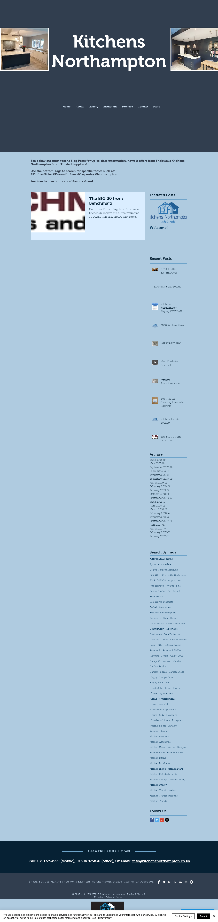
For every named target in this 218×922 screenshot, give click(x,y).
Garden (177, 661)
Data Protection (172, 634)
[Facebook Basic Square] (152, 820)
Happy (153, 677)
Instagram (177, 720)
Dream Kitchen (178, 640)
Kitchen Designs (177, 747)
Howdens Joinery (160, 720)
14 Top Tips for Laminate (164, 570)
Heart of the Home (160, 688)
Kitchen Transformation (163, 790)
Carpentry (155, 618)
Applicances (157, 586)
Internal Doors (158, 726)
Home (177, 688)
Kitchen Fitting (158, 758)
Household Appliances (163, 710)
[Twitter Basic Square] (157, 820)
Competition (157, 629)
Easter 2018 (156, 645)
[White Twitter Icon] (164, 882)
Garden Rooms (158, 672)
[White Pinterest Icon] (175, 882)
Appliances (174, 581)
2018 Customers (177, 575)
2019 (152, 581)
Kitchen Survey (158, 785)
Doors (164, 640)
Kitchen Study (177, 780)
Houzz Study (157, 715)
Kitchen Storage (158, 780)
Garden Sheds (176, 672)
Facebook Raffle (172, 651)
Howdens (171, 715)
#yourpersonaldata (160, 564)
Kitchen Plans (175, 769)
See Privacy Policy (102, 917)
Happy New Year (159, 683)
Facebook (155, 651)
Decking (154, 640)
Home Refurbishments (162, 699)
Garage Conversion (160, 661)
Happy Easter (166, 677)
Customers (156, 634)
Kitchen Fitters (175, 753)
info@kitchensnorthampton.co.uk (161, 861)
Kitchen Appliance (160, 742)
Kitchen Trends (158, 801)
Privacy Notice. (114, 897)
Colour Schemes (175, 624)
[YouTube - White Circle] (191, 882)
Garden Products (159, 667)
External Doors (172, 645)
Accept (203, 916)
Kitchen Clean (158, 747)
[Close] (214, 916)
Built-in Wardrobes (160, 607)
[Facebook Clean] (158, 882)
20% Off (154, 575)
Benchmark (174, 591)
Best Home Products (161, 602)
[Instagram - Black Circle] (167, 820)
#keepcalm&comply (161, 559)
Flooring (154, 656)
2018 (163, 575)
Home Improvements (162, 693)
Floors (164, 656)
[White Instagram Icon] (186, 882)
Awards (170, 586)
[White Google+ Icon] (169, 882)
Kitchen (164, 731)
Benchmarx (156, 597)
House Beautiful (159, 704)
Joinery (154, 731)
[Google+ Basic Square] (162, 820)
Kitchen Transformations (163, 796)
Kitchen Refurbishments (163, 774)
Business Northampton (163, 613)
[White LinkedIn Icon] (180, 882)
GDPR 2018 (176, 656)
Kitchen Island (158, 769)
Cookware (172, 629)
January (172, 726)
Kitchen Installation (160, 763)
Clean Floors (170, 618)
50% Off (161, 581)
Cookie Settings (183, 916)
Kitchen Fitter (157, 753)
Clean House (157, 624)
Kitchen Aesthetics (160, 737)
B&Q (178, 586)
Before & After (158, 591)
